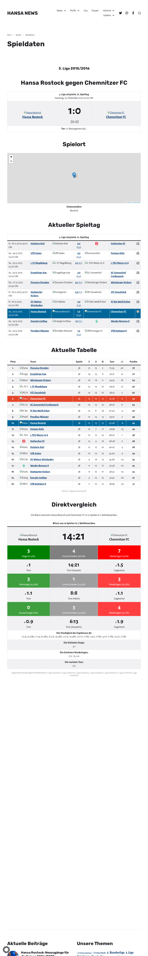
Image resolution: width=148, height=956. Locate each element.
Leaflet (129, 202)
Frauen (95, 10)
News (59, 10)
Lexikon (107, 15)
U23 (85, 10)
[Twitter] (120, 13)
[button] (139, 13)
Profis (73, 10)
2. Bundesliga (116, 952)
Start (9, 35)
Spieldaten (29, 35)
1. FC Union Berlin (99, 953)
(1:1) (78, 292)
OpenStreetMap (136, 202)
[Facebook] (133, 13)
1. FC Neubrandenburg (84, 953)
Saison (18, 35)
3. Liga (130, 952)
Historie (107, 10)
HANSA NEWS (22, 13)
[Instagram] (127, 13)
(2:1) (78, 263)
